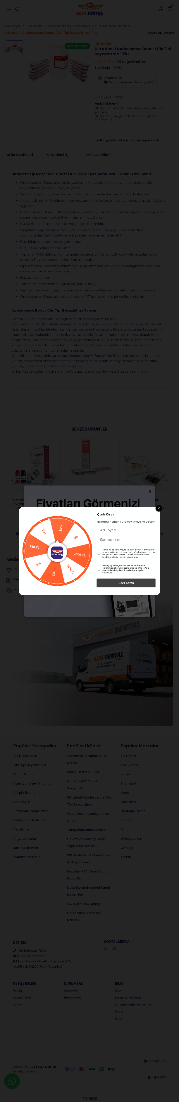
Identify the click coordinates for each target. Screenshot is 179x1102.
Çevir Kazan (126, 582)
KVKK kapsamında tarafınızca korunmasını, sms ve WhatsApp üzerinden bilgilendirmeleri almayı (125, 567)
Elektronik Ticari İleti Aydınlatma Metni (126, 555)
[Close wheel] (159, 508)
